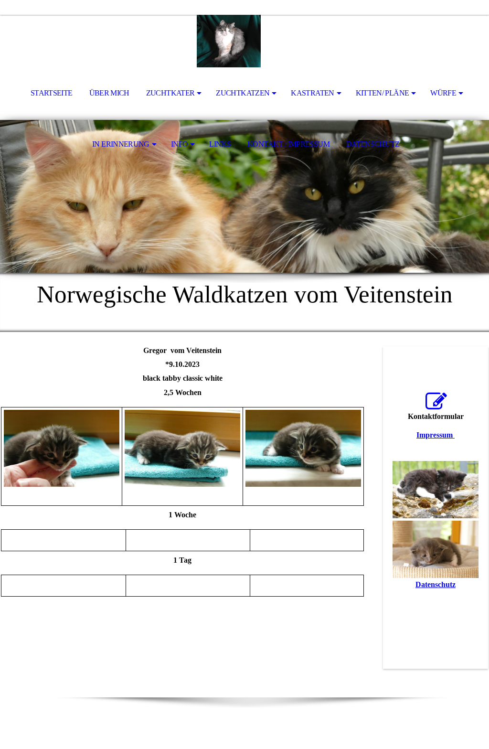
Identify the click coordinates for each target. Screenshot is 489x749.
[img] (244, 41)
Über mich (109, 93)
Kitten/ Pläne (382, 93)
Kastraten (312, 93)
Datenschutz (372, 144)
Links (220, 144)
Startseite (52, 93)
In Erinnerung (120, 144)
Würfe (443, 93)
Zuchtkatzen (242, 93)
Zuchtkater (170, 93)
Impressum (435, 435)
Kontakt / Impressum (288, 144)
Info (179, 144)
